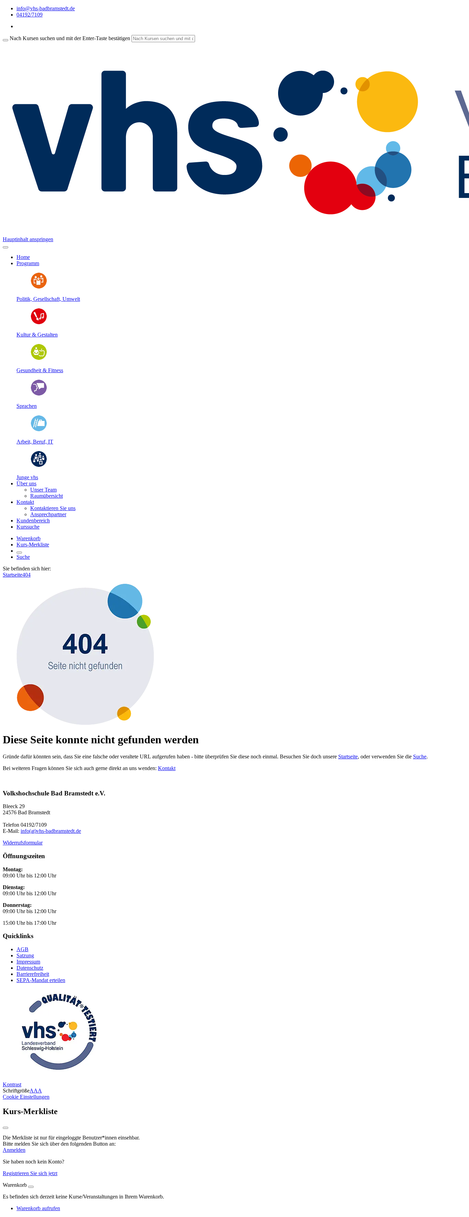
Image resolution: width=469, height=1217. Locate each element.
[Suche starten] (5, 40)
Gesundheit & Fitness (39, 370)
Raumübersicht (46, 496)
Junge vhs (27, 477)
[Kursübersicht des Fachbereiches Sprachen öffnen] (38, 394)
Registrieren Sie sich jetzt (30, 1173)
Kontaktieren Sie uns (53, 508)
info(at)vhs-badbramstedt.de (51, 831)
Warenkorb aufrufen (38, 1208)
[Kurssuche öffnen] (19, 553)
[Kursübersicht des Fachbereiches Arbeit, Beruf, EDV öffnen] (38, 430)
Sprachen (26, 406)
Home (23, 257)
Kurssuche (27, 527)
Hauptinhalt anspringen (28, 239)
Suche (23, 557)
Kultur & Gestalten (37, 335)
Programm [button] (27, 263)
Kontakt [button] (25, 502)
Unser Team (43, 490)
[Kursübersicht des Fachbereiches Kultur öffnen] (38, 323)
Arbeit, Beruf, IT (34, 442)
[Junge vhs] (38, 466)
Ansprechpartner (48, 514)
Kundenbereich (33, 520)
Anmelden (14, 1150)
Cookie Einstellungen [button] (26, 1097)
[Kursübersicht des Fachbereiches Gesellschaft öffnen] (38, 287)
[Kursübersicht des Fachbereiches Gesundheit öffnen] (38, 359)
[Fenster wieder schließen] (5, 1128)
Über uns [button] (26, 483)
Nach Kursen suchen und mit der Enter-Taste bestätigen (70, 38)
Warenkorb (28, 538)
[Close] (31, 1187)
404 (26, 575)
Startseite (12, 575)
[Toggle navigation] (5, 247)
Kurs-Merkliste (32, 544)
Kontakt (166, 768)
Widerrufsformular (23, 843)
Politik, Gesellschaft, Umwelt (48, 299)
